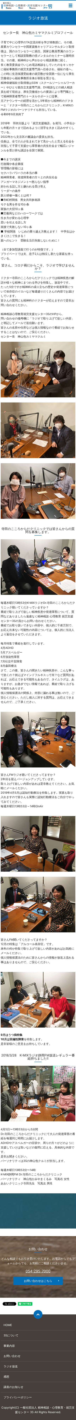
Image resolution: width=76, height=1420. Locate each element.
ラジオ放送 (11, 1366)
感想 (6, 1376)
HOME (8, 1325)
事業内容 (9, 1345)
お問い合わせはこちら (38, 1281)
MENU (70, 5)
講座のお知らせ (13, 1387)
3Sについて (11, 1335)
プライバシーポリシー (18, 1397)
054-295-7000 (38, 1271)
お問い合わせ (12, 1356)
